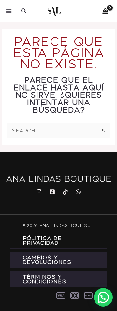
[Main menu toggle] (8, 11)
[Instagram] (39, 192)
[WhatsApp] (78, 192)
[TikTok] (65, 192)
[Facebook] (52, 192)
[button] (24, 11)
